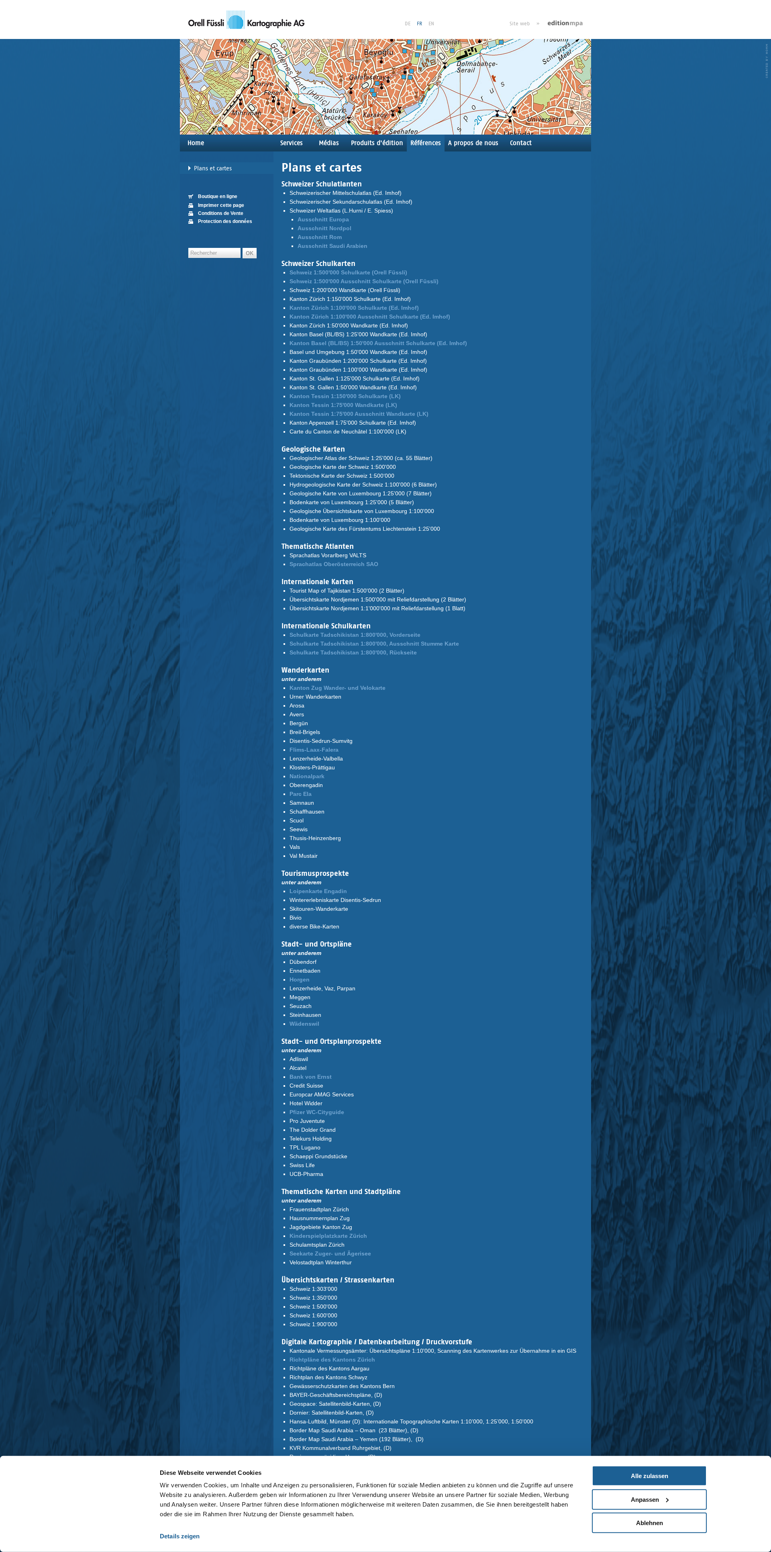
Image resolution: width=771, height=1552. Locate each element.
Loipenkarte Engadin (318, 891)
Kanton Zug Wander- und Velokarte (338, 688)
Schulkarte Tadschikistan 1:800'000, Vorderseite (355, 635)
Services (291, 143)
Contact (521, 143)
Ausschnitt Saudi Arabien (332, 246)
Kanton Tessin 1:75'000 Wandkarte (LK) (343, 405)
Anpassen (645, 1499)
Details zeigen (180, 1536)
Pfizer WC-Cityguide (317, 1112)
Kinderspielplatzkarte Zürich (328, 1236)
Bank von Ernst (311, 1077)
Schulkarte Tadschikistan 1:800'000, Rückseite (353, 652)
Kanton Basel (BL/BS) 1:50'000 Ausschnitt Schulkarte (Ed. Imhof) (378, 343)
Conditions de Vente (220, 213)
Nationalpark (307, 776)
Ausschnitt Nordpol (324, 228)
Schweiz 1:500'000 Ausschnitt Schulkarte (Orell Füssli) (364, 281)
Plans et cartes (213, 168)
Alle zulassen (649, 1475)
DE (407, 23)
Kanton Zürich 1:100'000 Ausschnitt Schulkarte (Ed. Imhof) (370, 316)
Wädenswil (304, 1023)
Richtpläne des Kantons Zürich (332, 1359)
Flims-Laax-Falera (314, 749)
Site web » (524, 23)
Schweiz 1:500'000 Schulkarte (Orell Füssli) (348, 272)
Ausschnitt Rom (320, 237)
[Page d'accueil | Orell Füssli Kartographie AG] (246, 19)
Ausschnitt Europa (323, 219)
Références (425, 143)
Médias (329, 143)
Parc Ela (301, 794)
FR (419, 23)
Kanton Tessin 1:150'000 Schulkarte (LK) (345, 396)
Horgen (300, 979)
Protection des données (225, 221)
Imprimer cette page (221, 205)
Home (196, 143)
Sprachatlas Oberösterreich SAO (334, 564)
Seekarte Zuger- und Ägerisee (330, 1253)
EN (431, 23)
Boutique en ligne (217, 196)
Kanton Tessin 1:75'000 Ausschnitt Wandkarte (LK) (359, 414)
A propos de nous (473, 143)
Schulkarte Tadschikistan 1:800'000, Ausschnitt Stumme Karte (374, 643)
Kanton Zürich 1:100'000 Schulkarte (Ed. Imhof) (354, 308)
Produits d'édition (377, 143)
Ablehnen (649, 1522)
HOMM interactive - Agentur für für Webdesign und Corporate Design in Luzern (767, 61)
